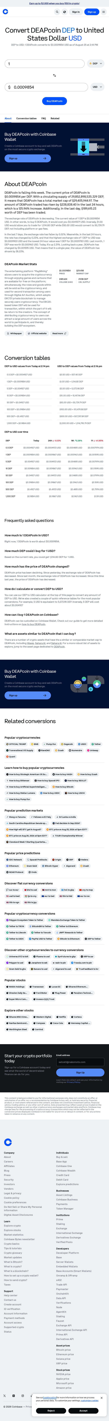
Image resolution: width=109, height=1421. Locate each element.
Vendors (8, 1188)
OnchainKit (62, 1293)
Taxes (7, 1284)
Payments (62, 1204)
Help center (10, 1295)
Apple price (62, 1378)
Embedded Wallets (67, 1266)
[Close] (101, 1398)
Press (7, 1175)
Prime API (61, 1334)
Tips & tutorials (13, 1248)
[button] (103, 12)
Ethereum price (65, 1354)
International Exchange (69, 1233)
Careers (8, 1161)
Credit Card (62, 1175)
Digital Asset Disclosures (18, 1214)
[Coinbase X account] (4, 1396)
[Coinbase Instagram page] (23, 1396)
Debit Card (62, 1179)
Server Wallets (64, 1262)
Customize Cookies (89, 1400)
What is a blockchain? (16, 1271)
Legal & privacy (12, 1193)
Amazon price (64, 1387)
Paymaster (62, 1289)
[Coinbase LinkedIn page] (13, 1396)
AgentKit (61, 1311)
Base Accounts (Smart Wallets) (73, 1271)
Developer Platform (67, 1252)
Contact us (10, 1300)
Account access (13, 1322)
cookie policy (50, 1397)
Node (59, 1307)
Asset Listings (64, 1195)
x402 (59, 1280)
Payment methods (14, 1318)
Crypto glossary (13, 1252)
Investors (9, 1184)
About (7, 1157)
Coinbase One (64, 1166)
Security (9, 1179)
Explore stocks (12, 1230)
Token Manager (65, 1208)
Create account (12, 1304)
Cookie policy (11, 1197)
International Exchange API (71, 1330)
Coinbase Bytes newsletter (19, 1239)
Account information (15, 1313)
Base (59, 1257)
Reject (51, 1410)
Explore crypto (12, 1225)
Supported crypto (14, 1327)
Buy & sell (62, 1157)
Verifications (63, 1302)
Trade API (61, 1284)
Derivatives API (65, 1339)
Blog (6, 1170)
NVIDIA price (63, 1374)
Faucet (60, 1320)
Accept (83, 1410)
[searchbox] (97, 87)
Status (7, 1331)
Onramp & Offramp (66, 1275)
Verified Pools (64, 1242)
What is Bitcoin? (13, 1262)
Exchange (61, 1228)
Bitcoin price (63, 1349)
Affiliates (9, 1166)
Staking (60, 1224)
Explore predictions (67, 1184)
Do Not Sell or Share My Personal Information (23, 1209)
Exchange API (64, 1325)
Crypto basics (11, 1243)
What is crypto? (13, 1266)
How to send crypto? (15, 1280)
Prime (59, 1219)
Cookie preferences (15, 1202)
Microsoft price (65, 1383)
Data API (61, 1298)
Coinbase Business (67, 1199)
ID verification (12, 1309)
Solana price (63, 1358)
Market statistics (13, 1234)
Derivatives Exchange (68, 1237)
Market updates (13, 1257)
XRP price (61, 1363)
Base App (61, 1161)
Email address (63, 1055)
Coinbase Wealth (65, 1170)
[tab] (8, 118)
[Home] (5, 12)
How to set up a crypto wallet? (21, 1275)
